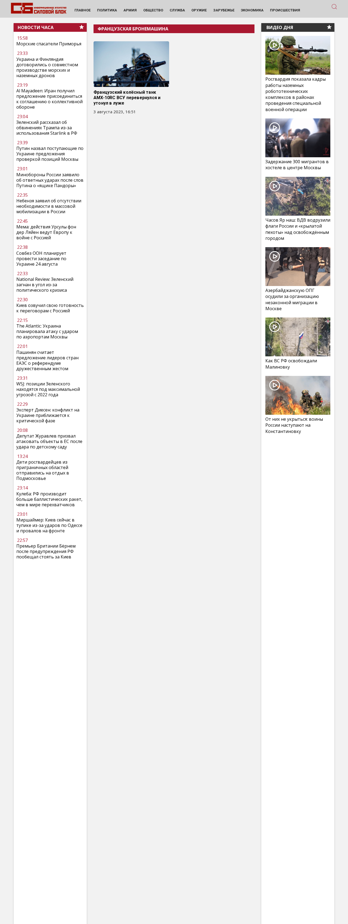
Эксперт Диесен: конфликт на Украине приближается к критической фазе (47, 415)
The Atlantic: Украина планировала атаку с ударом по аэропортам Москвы (47, 331)
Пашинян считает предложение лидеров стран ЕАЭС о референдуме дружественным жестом (47, 360)
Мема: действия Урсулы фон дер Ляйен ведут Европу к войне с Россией (46, 232)
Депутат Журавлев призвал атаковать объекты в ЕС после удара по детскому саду (49, 441)
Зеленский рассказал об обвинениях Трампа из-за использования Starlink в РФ (46, 128)
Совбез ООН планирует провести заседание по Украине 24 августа (41, 258)
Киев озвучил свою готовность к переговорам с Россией (50, 308)
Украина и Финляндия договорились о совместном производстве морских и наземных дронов (47, 67)
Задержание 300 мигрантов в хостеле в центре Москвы (297, 165)
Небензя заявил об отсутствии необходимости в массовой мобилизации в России (48, 206)
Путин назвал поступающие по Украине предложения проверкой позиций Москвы (49, 154)
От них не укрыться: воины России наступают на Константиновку (294, 425)
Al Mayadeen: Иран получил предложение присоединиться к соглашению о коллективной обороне (49, 99)
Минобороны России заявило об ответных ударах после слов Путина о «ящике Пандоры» (49, 180)
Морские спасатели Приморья (48, 44)
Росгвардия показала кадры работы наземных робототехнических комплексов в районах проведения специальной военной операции (295, 94)
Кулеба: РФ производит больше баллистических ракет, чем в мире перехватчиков (49, 499)
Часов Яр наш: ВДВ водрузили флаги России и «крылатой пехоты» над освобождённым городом (297, 229)
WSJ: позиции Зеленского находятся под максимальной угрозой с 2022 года (48, 389)
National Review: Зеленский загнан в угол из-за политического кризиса (44, 284)
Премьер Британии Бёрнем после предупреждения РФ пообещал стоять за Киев (46, 551)
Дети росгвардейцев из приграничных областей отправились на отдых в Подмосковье (42, 470)
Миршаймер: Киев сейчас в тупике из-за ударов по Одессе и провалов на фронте (49, 525)
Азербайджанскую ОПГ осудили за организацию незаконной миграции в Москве (292, 299)
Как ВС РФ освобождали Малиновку (291, 364)
